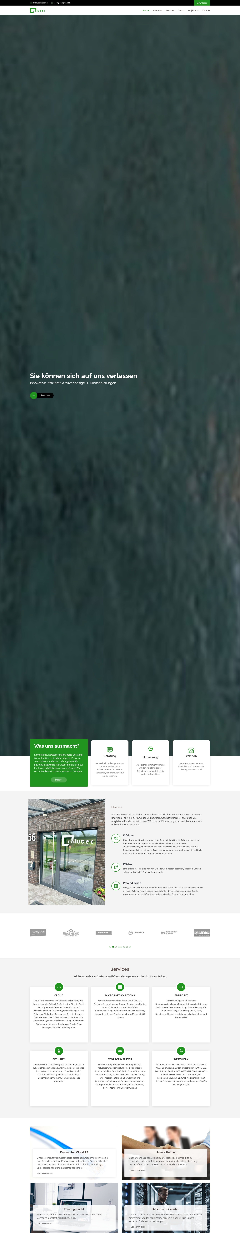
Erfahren (128, 835)
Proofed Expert (132, 883)
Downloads (202, 3)
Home (146, 10)
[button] (110, 947)
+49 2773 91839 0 (62, 3)
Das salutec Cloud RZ (74, 1152)
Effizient (128, 864)
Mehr (58, 779)
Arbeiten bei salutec (165, 1209)
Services (170, 10)
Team (181, 10)
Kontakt (206, 10)
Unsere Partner (166, 1152)
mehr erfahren (46, 1173)
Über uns (157, 10)
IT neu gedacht (74, 1209)
